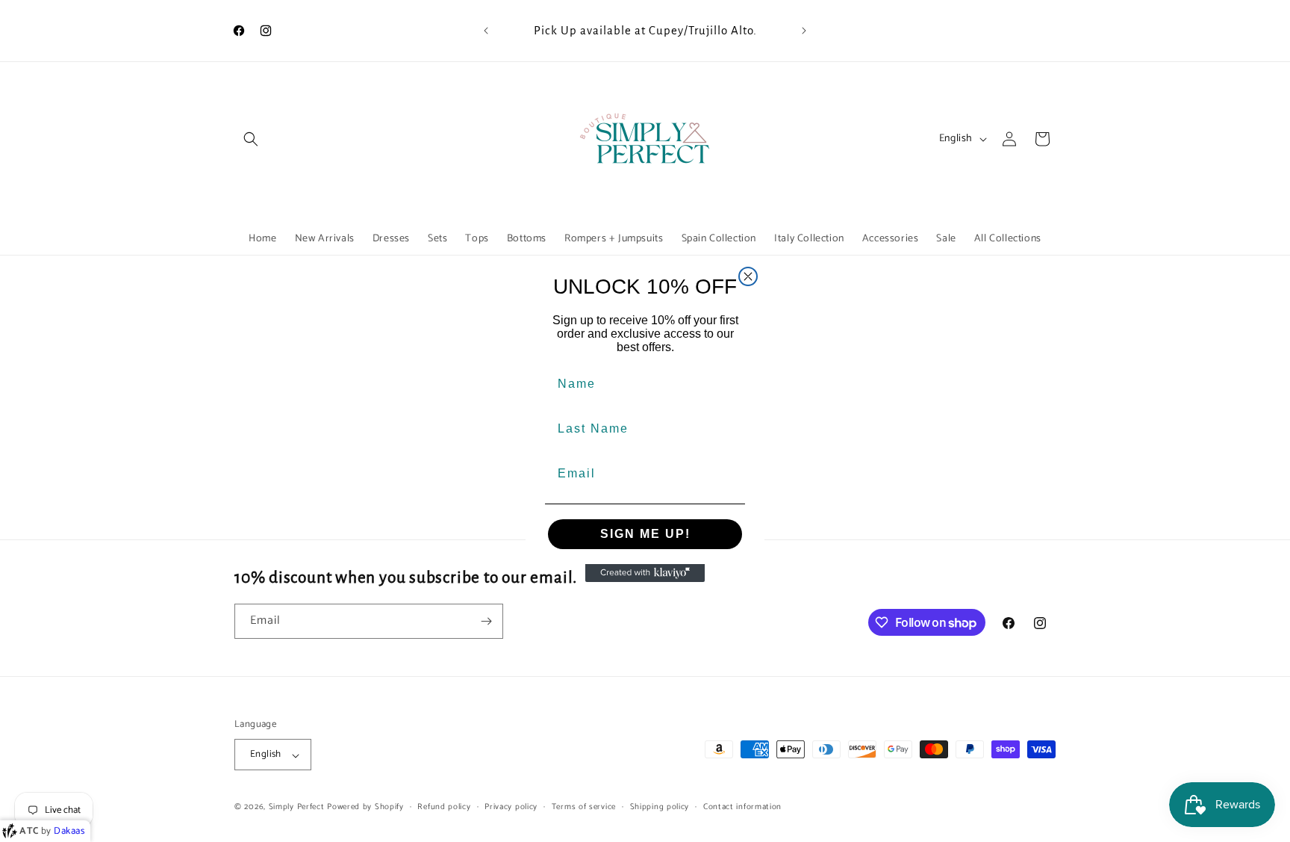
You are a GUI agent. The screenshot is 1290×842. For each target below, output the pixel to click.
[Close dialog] (748, 276)
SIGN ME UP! (645, 533)
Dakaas (69, 831)
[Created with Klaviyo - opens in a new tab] (645, 573)
